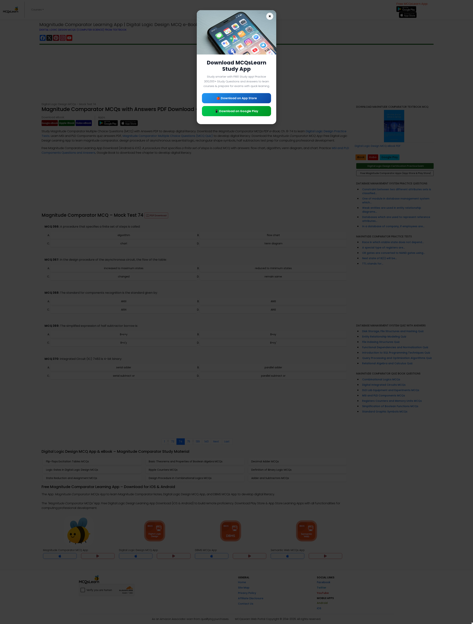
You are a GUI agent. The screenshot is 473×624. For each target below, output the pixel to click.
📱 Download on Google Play (236, 111)
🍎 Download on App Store (236, 98)
